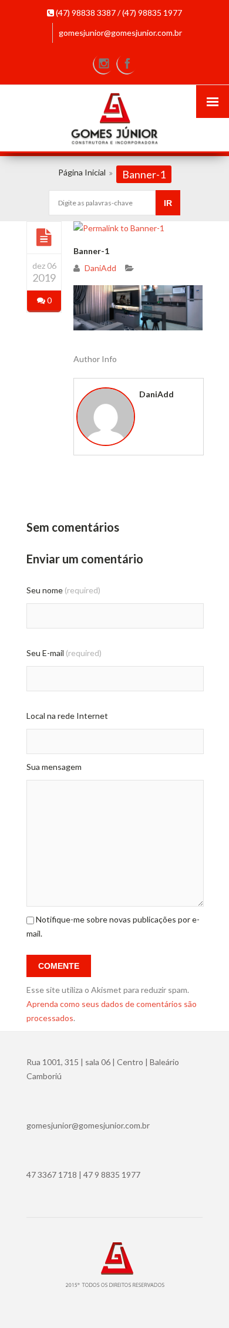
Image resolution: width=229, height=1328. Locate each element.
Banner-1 (91, 251)
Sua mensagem (54, 767)
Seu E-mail (64, 653)
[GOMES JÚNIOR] (114, 119)
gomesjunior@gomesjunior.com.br (120, 33)
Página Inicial (82, 172)
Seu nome (63, 590)
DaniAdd (100, 268)
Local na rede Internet (67, 716)
